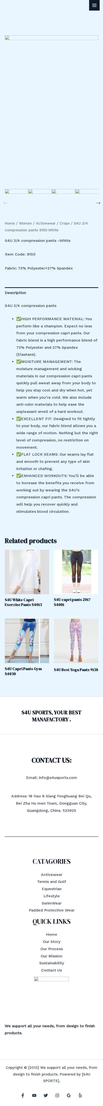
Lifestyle (51, 896)
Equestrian (52, 888)
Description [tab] (15, 292)
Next (97, 200)
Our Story (51, 941)
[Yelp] (80, 1095)
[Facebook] (23, 1095)
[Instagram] (57, 1095)
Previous (4, 200)
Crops (65, 223)
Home (10, 223)
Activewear (46, 223)
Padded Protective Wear (51, 910)
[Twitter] (46, 1095)
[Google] (69, 1095)
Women (25, 223)
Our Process (51, 949)
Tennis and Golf (51, 881)
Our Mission (51, 956)
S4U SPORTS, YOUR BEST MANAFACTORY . (51, 716)
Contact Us (51, 970)
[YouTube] (34, 1095)
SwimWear (52, 903)
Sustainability (51, 963)
